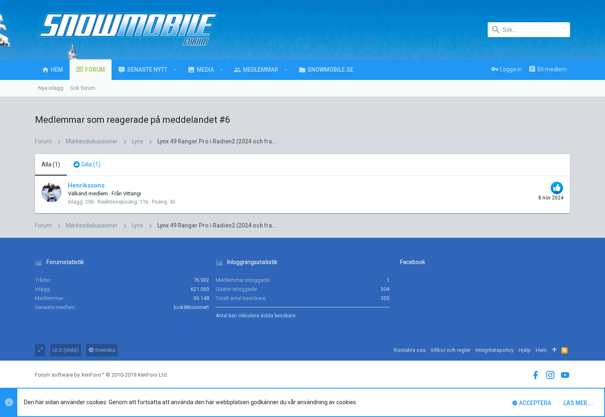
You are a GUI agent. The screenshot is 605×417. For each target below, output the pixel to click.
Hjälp (525, 350)
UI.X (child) (66, 350)
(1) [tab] (51, 164)
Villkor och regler (450, 350)
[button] (175, 69)
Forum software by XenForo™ (101, 375)
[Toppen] (554, 350)
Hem (541, 350)
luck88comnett (191, 307)
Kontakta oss (410, 350)
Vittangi (132, 193)
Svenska (104, 350)
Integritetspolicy (494, 350)
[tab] (87, 165)
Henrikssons (86, 185)
